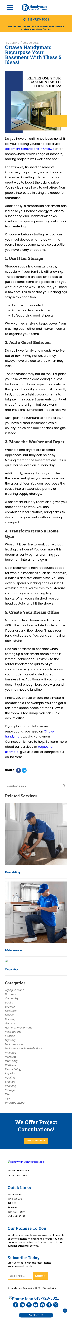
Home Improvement (18, 1028)
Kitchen (10, 1036)
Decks (9, 1002)
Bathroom (11, 994)
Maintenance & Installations (24, 1048)
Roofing (10, 1078)
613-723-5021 (38, 19)
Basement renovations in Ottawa (30, 149)
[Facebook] (15, 1304)
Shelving (10, 1086)
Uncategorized (15, 1103)
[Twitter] (55, 1304)
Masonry (10, 1053)
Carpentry (11, 969)
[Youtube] (35, 1304)
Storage (10, 1090)
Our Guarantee (16, 1216)
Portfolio (10, 1065)
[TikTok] (49, 1304)
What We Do (15, 1194)
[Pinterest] (42, 1304)
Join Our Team (16, 1211)
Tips (7, 1098)
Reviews (12, 1207)
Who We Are (15, 1198)
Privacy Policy (49, 1288)
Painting (10, 1057)
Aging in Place (14, 990)
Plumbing (11, 1061)
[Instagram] (29, 1304)
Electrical (11, 1011)
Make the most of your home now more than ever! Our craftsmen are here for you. (36, 28)
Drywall (10, 1007)
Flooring (10, 1019)
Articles (12, 1203)
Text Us (37, 1315)
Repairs (10, 1073)
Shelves (10, 1082)
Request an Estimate (36, 1140)
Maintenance (13, 950)
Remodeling (12, 43)
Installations (13, 1032)
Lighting (10, 1040)
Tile (7, 1094)
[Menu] (10, 8)
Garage (10, 1023)
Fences (9, 1015)
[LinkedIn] (22, 1304)
